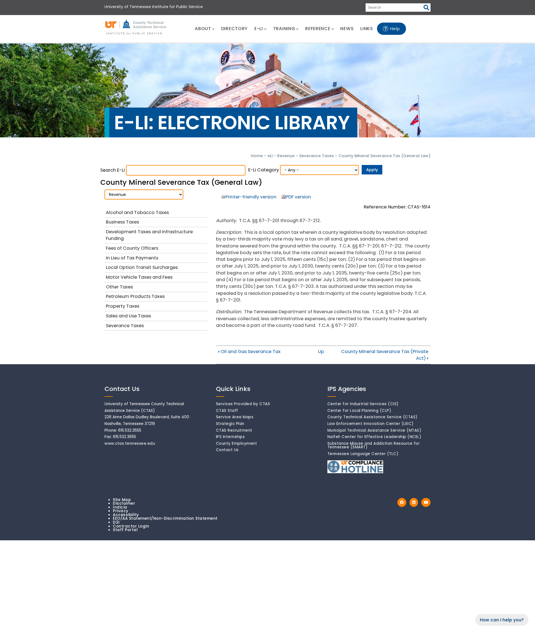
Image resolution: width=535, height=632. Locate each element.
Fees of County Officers (132, 248)
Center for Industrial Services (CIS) (363, 404)
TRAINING (284, 28)
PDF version (298, 197)
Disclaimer (124, 503)
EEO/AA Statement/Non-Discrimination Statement (165, 518)
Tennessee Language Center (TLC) (363, 453)
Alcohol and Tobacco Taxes (137, 212)
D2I (116, 522)
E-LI (258, 28)
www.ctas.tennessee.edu (129, 443)
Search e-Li (112, 170)
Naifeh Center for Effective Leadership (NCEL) (374, 436)
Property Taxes (122, 306)
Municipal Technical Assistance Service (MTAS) (374, 430)
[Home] (135, 27)
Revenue (286, 156)
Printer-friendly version (250, 197)
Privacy (120, 511)
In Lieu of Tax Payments (132, 258)
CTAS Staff (227, 410)
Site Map (122, 499)
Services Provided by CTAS (243, 404)
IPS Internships (230, 436)
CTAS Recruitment (234, 430)
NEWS (347, 28)
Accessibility (126, 514)
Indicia (120, 507)
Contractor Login (131, 526)
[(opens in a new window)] (401, 502)
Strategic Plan (230, 423)
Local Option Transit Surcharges (142, 267)
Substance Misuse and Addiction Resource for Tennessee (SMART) (373, 445)
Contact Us (227, 450)
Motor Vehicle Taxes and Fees (139, 277)
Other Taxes (119, 287)
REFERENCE (317, 28)
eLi (270, 156)
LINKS (366, 28)
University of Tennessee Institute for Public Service (153, 6)
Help (395, 28)
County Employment (236, 443)
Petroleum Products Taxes (135, 296)
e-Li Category (263, 170)
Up (321, 351)
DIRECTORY (234, 28)
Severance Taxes (316, 156)
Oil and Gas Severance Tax (249, 351)
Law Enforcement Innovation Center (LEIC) (370, 423)
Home (257, 156)
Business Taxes (122, 222)
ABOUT (203, 28)
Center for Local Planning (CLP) (359, 410)
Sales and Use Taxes (128, 316)
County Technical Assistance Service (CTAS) (372, 417)
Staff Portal (125, 530)
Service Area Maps (235, 417)
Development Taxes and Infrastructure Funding (149, 235)
